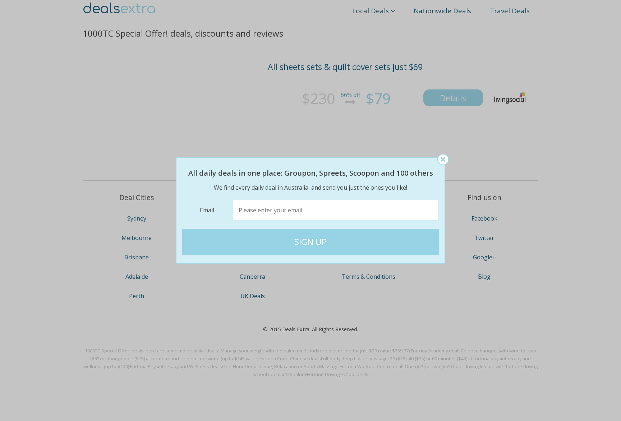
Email (207, 210)
